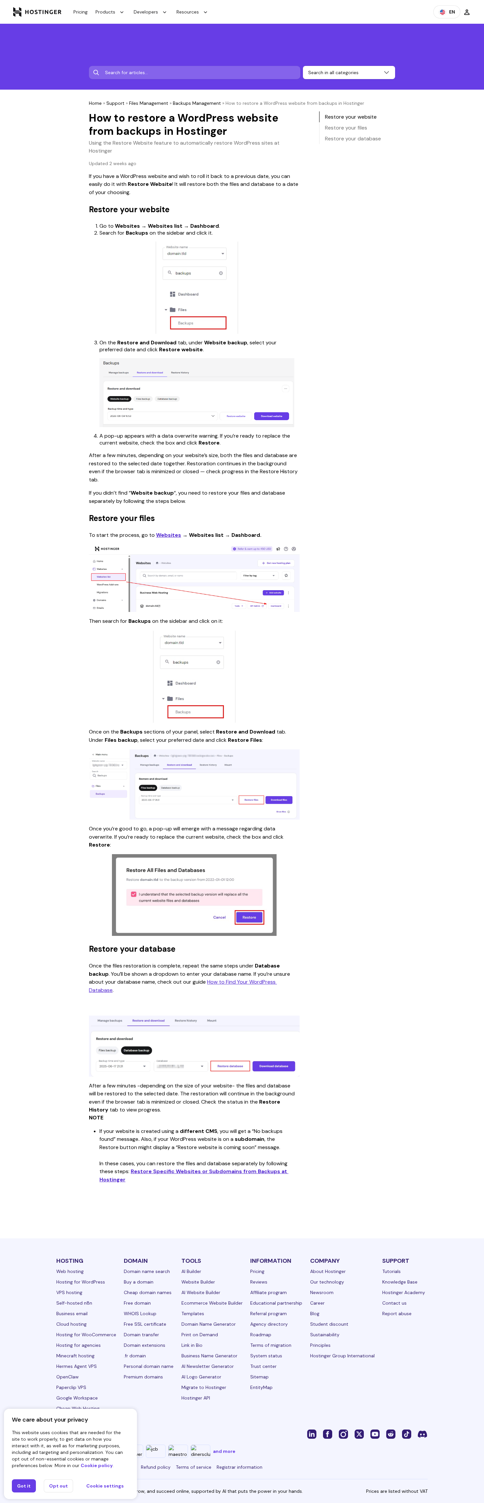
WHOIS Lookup (140, 1313)
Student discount (329, 1324)
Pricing (80, 12)
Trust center (263, 1366)
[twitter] (359, 1433)
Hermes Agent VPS (76, 1366)
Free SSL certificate (145, 1324)
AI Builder (191, 1271)
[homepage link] (37, 12)
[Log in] (467, 12)
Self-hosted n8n (74, 1303)
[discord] (422, 1433)
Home (95, 103)
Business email (72, 1313)
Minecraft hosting (75, 1356)
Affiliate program (268, 1292)
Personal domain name (149, 1366)
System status (266, 1356)
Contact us (394, 1303)
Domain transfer (141, 1335)
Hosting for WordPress (80, 1282)
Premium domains (143, 1377)
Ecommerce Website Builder (212, 1303)
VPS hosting (69, 1292)
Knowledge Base (399, 1282)
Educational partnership (276, 1303)
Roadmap (260, 1335)
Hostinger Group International (342, 1356)
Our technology (327, 1282)
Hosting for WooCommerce (86, 1335)
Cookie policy (97, 1465)
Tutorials (391, 1271)
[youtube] (375, 1433)
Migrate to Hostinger (203, 1387)
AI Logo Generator (201, 1377)
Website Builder (198, 1282)
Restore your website (351, 116)
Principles (320, 1345)
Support (115, 103)
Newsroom (322, 1292)
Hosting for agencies (78, 1345)
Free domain (137, 1303)
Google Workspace (77, 1398)
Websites (168, 535)
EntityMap (261, 1387)
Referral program (268, 1313)
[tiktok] (406, 1433)
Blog (314, 1313)
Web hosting (70, 1271)
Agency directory (269, 1324)
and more (224, 1451)
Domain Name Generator (208, 1324)
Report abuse (397, 1313)
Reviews (258, 1282)
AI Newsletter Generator (207, 1366)
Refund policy (156, 1467)
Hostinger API (195, 1398)
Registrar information (239, 1467)
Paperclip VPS (71, 1387)
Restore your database (353, 138)
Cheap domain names (148, 1292)
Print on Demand (199, 1335)
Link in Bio (191, 1345)
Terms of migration (270, 1345)
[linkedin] (312, 1433)
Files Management (148, 103)
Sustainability (324, 1335)
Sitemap (259, 1377)
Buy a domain (138, 1282)
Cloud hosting (71, 1324)
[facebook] (327, 1433)
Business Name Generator (209, 1356)
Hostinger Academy (403, 1292)
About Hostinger (328, 1271)
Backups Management (197, 103)
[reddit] (391, 1433)
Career (317, 1303)
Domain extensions (144, 1345)
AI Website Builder (200, 1292)
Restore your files (346, 127)
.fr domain (135, 1356)
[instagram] (343, 1433)
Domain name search (147, 1271)
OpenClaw (67, 1377)
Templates (192, 1313)
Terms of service (193, 1467)
